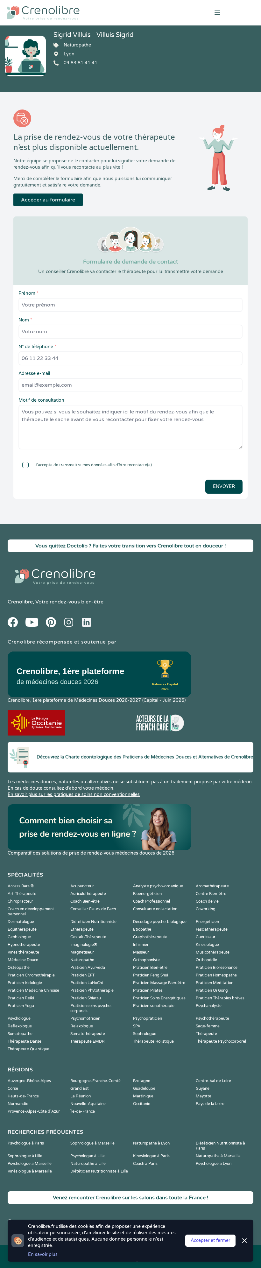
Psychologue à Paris (26, 1143)
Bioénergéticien (147, 893)
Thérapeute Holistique (153, 1041)
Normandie (18, 1104)
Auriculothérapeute (88, 893)
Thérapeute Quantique (28, 1049)
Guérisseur (205, 937)
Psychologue (19, 1018)
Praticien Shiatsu (85, 998)
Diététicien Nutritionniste (93, 921)
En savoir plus (43, 1254)
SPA (136, 1026)
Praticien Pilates (148, 990)
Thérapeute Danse (24, 1041)
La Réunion (80, 1096)
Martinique (143, 1096)
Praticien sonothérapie (153, 1006)
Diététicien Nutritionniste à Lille (99, 1171)
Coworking (205, 909)
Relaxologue (81, 1026)
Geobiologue (19, 937)
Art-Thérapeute (22, 893)
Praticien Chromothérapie (31, 975)
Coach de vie (207, 901)
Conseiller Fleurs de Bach (93, 909)
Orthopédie (206, 960)
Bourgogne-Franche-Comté (95, 1081)
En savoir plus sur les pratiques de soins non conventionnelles (74, 794)
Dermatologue (21, 921)
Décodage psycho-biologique (160, 921)
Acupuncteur (82, 886)
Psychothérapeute (212, 1018)
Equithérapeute (22, 929)
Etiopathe (142, 929)
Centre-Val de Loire (213, 1081)
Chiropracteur (20, 901)
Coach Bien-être (85, 901)
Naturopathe (82, 960)
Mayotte (203, 1096)
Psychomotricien (85, 1018)
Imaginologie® (83, 944)
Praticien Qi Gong (212, 990)
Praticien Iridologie (25, 983)
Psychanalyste (209, 1006)
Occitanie (141, 1104)
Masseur (141, 952)
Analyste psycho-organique (158, 886)
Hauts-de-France (23, 1096)
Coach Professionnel (151, 901)
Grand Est (79, 1088)
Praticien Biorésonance (216, 967)
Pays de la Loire (210, 1104)
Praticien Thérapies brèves (220, 998)
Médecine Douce (23, 960)
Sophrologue (144, 1034)
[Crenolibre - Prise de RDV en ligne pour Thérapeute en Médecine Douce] (87, 12)
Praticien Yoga (21, 1006)
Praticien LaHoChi (86, 983)
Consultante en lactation (155, 909)
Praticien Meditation (214, 983)
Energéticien (207, 921)
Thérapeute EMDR (87, 1041)
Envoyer (224, 486)
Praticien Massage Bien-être (159, 983)
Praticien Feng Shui (150, 975)
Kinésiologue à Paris (151, 1156)
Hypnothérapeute (24, 944)
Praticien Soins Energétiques (159, 998)
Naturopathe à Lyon (151, 1143)
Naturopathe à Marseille (218, 1156)
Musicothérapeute (212, 952)
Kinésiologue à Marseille (30, 1171)
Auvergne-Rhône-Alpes (29, 1081)
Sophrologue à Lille (25, 1156)
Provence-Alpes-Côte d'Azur (34, 1111)
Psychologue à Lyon (213, 1163)
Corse (13, 1088)
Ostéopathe (19, 967)
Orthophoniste (146, 960)
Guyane (202, 1088)
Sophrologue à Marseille (92, 1143)
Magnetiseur (82, 952)
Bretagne (141, 1081)
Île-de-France (82, 1111)
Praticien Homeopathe (216, 975)
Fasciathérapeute (212, 929)
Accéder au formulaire (48, 200)
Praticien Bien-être (150, 967)
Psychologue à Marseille (30, 1163)
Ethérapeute (82, 929)
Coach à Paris (145, 1163)
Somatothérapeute (87, 1034)
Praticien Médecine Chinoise (33, 990)
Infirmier (141, 944)
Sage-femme (208, 1026)
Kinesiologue (207, 944)
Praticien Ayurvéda (87, 967)
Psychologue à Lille (87, 1156)
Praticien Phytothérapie (92, 990)
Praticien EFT (82, 975)
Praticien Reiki (21, 998)
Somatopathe (20, 1034)
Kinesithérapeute (23, 952)
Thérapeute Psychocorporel (221, 1041)
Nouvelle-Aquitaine (88, 1104)
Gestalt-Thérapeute (88, 937)
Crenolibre (20, 602)
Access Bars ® (21, 886)
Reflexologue (20, 1026)
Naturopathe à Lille (88, 1163)
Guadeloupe (144, 1088)
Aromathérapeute (212, 886)
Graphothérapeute (150, 937)
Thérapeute (206, 1034)
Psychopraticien (147, 1018)
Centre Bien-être (211, 893)
